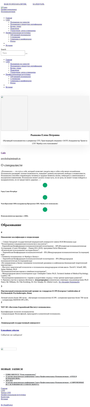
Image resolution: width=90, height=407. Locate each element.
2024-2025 (9, 380)
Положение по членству (20, 22)
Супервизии (15, 37)
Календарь (38, 4)
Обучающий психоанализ (20, 35)
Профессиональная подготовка (18, 33)
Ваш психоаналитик (15, 4)
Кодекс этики (15, 26)
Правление (14, 28)
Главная (9, 18)
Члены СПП (6, 393)
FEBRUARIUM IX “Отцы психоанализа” (21, 374)
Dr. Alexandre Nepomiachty (69, 282)
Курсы (12, 41)
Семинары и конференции (21, 39)
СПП (8, 20)
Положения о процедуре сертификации (26, 24)
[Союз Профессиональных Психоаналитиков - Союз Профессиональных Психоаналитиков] (9, 12)
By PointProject (7, 405)
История (9, 45)
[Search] (26, 53)
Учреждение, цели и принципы (23, 31)
